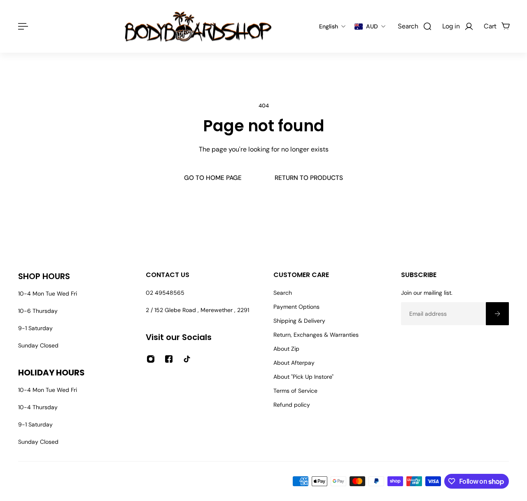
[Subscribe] (497, 313)
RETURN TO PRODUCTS (309, 178)
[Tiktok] (187, 359)
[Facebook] (169, 359)
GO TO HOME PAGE (213, 178)
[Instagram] (151, 359)
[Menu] (21, 26)
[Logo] (198, 26)
